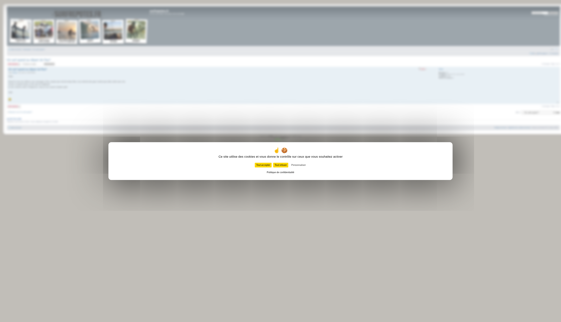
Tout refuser (281, 165)
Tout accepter (263, 165)
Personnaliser (298, 165)
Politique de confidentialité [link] (280, 172)
